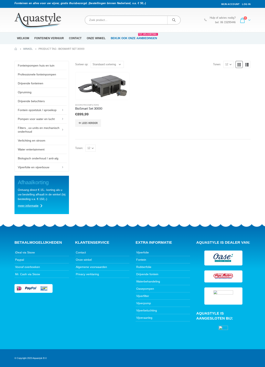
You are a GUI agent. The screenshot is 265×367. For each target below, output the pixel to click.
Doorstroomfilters (87, 105)
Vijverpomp (143, 303)
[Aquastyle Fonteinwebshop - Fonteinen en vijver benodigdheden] (37, 20)
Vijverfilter (142, 296)
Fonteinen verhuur (49, 38)
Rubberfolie (143, 267)
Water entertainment (31, 149)
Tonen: (217, 64)
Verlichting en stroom (31, 140)
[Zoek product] (173, 20)
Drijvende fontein (147, 274)
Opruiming (24, 92)
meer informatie (28, 205)
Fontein (141, 259)
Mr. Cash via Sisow (27, 274)
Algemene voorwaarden (91, 267)
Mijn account (230, 4)
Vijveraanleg (144, 317)
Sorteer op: (81, 64)
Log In (246, 4)
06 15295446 (228, 22)
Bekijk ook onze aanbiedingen (134, 37)
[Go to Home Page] (15, 49)
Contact (75, 38)
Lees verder (90, 123)
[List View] (247, 64)
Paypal (19, 259)
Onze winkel (96, 38)
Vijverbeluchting (146, 310)
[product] (102, 86)
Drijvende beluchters (31, 101)
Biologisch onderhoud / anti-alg (38, 158)
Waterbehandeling (148, 281)
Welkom (23, 38)
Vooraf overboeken (27, 267)
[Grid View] (239, 64)
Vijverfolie (142, 252)
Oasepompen (145, 288)
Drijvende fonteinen (30, 83)
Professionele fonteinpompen (37, 74)
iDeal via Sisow (25, 252)
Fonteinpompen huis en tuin (36, 65)
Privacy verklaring (87, 274)
